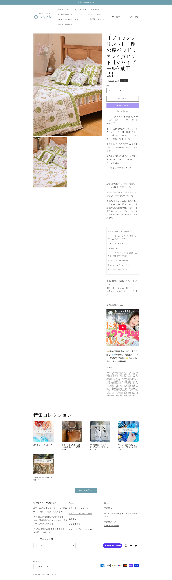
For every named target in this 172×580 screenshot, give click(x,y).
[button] (81, 9)
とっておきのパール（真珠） (42, 478)
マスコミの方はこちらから (80, 529)
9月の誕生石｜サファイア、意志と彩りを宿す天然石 (99, 447)
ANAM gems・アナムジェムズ (47, 574)
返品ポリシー (75, 519)
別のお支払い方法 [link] (122, 111)
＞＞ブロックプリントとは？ (119, 168)
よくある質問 (75, 524)
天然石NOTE (109, 508)
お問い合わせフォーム (78, 508)
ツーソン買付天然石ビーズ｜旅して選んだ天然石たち (127, 447)
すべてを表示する (86, 490)
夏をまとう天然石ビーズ (42, 445)
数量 (108, 86)
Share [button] (111, 367)
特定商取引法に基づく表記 (80, 513)
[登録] (72, 545)
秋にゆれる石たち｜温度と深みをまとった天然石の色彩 (71, 447)
